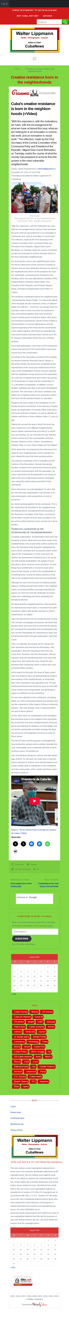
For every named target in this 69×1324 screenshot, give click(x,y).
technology (34, 1041)
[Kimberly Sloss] (39, 1304)
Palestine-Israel (21, 1066)
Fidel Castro (19, 1027)
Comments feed (17, 1118)
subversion (31, 1071)
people (31, 1022)
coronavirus (19, 1041)
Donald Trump (39, 1036)
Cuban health (36, 1076)
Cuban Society (21, 1012)
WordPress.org (16, 1124)
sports (26, 1086)
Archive (47, 16)
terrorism (18, 1071)
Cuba (26, 1061)
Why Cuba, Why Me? (28, 16)
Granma (34, 864)
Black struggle (38, 1051)
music (35, 1061)
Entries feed (15, 1112)
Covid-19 (18, 869)
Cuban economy (36, 1027)
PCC (34, 1081)
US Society (47, 1012)
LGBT (40, 1022)
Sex (34, 1066)
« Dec (13, 994)
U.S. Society (20, 1076)
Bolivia (17, 1046)
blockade (51, 1022)
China (45, 1041)
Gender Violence (47, 1066)
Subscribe (21, 938)
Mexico (48, 1056)
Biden (16, 1086)
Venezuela (30, 1032)
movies (51, 1027)
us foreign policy (21, 1036)
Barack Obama (21, 1081)
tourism (42, 1032)
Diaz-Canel (27, 869)
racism (27, 1046)
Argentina (44, 1081)
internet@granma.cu (47, 169)
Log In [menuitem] (4, 3)
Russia (17, 1061)
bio (49, 1051)
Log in (13, 1106)
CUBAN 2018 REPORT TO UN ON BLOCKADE (34, 10)
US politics (19, 1022)
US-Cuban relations (23, 1056)
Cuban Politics (21, 1051)
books (38, 1056)
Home (17, 69)
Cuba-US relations (22, 1017)
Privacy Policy (16, 1130)
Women (35, 1012)
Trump (43, 1071)
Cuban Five (39, 1046)
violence (18, 1032)
